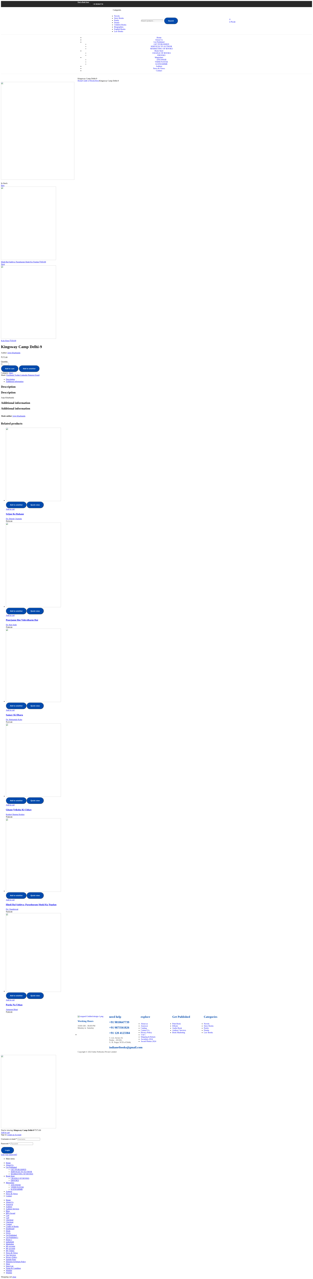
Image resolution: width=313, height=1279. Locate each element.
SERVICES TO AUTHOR (21, 1172)
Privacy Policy (11, 1257)
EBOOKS (15, 1180)
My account (10, 1246)
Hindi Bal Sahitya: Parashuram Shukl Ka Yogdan (31, 904)
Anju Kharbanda (13, 353)
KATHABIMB (17, 1189)
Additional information (14, 381)
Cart (7, 1215)
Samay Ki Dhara (14, 715)
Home (80, 81)
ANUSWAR (16, 1185)
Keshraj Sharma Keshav (15, 814)
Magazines (10, 1183)
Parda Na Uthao (14, 1004)
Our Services (11, 1255)
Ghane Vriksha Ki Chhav (19, 809)
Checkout (9, 1220)
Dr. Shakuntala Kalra (14, 720)
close (14, 1277)
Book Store (10, 1176)
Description (10, 379)
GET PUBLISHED (18, 1169)
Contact (9, 1196)
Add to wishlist (29, 369)
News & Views (12, 1194)
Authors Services (12, 1209)
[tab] (159, 379)
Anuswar (9, 1204)
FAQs (8, 1233)
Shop (8, 1264)
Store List (9, 1266)
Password (5, 1144)
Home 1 (9, 1240)
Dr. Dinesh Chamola (14, 519)
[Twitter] (222, 4)
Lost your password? (9, 1155)
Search (171, 21)
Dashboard (10, 1229)
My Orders (10, 1251)
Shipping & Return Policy (16, 1262)
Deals (8, 1231)
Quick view (35, 505)
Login (7, 1150)
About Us (9, 1165)
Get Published (11, 1167)
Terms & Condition (13, 1268)
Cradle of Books (88, 81)
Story (97, 81)
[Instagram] (226, 4)
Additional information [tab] (15, 402)
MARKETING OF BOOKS (22, 1174)
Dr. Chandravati (12, 909)
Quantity (4, 362)
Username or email (9, 1139)
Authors (9, 1191)
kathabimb (10, 1242)
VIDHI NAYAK (17, 1187)
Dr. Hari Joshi (11, 625)
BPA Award (10, 1213)
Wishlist (9, 1270)
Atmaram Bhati (12, 1009)
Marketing (10, 1244)
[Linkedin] (230, 4)
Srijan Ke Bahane (15, 514)
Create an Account (14, 1135)
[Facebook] (219, 4)
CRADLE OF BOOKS (20, 1178)
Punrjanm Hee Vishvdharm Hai (22, 620)
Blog (8, 1211)
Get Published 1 (12, 1237)
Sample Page (11, 1259)
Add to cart (9, 369)
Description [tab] (8, 386)
